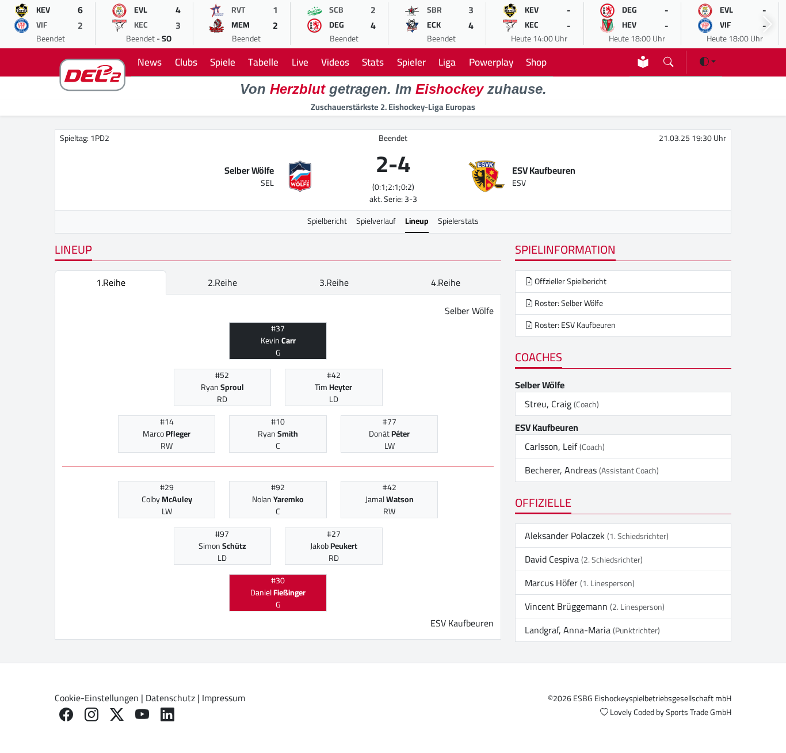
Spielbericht (327, 220)
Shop (536, 61)
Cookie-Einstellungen (97, 697)
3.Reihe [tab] (334, 282)
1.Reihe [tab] (110, 282)
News (150, 61)
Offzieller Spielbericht (569, 281)
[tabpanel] (278, 467)
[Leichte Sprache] (643, 62)
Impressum (223, 697)
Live (300, 61)
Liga (447, 61)
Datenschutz (170, 697)
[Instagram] (91, 715)
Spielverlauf (376, 220)
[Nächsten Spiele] (767, 24)
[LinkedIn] (167, 715)
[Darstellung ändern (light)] (707, 61)
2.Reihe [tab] (222, 282)
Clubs (186, 61)
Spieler (411, 61)
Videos (335, 61)
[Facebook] (66, 715)
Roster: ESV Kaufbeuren (574, 325)
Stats (373, 61)
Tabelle (263, 61)
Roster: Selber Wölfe (568, 303)
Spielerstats (458, 220)
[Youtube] (142, 715)
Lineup (417, 220)
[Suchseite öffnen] (668, 59)
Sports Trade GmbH (698, 712)
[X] (116, 715)
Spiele (222, 61)
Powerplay (491, 61)
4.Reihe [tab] (445, 282)
